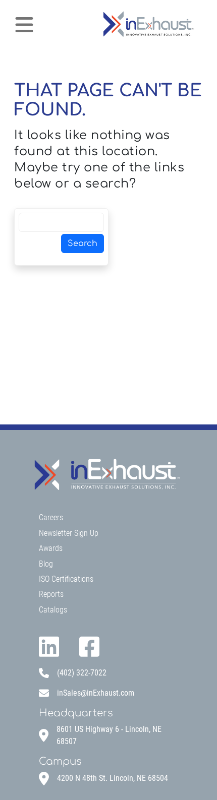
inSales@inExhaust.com (95, 693)
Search (82, 243)
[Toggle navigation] (24, 24)
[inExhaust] (148, 24)
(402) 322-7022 (81, 673)
